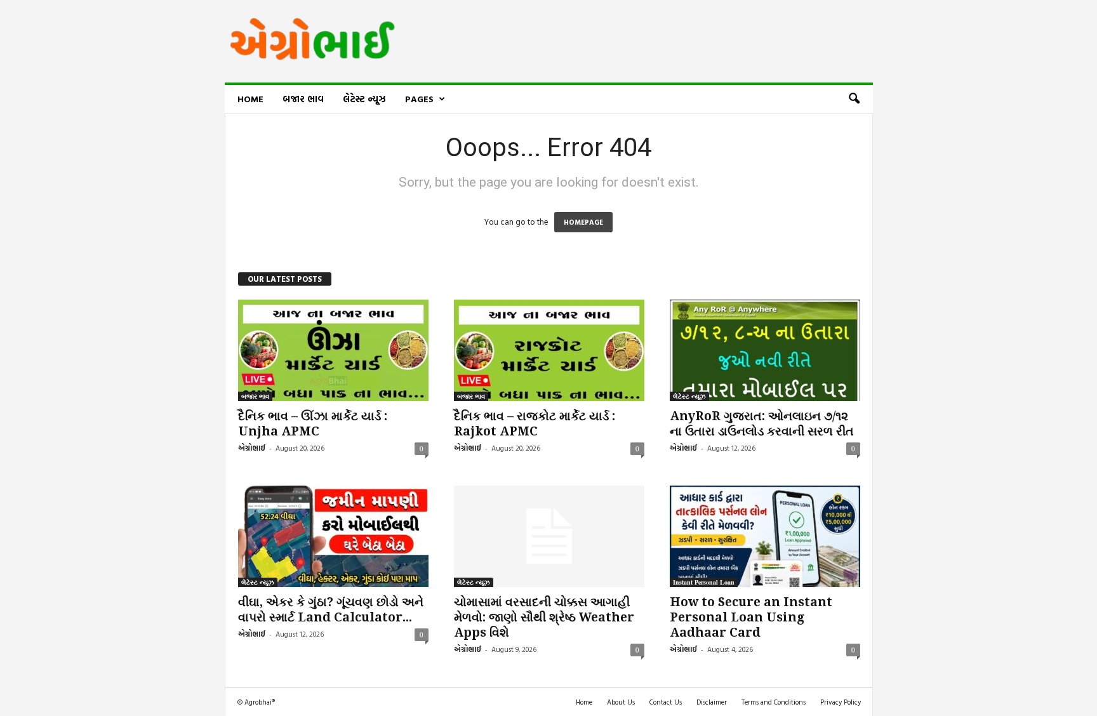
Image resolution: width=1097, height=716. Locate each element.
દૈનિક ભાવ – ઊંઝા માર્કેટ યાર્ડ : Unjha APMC (312, 424)
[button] (854, 99)
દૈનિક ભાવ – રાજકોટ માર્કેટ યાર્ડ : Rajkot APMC (534, 424)
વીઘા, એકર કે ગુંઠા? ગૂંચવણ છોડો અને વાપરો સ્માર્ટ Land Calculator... (330, 610)
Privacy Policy (840, 702)
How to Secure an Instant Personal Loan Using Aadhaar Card (751, 617)
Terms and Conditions (773, 702)
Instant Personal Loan (704, 582)
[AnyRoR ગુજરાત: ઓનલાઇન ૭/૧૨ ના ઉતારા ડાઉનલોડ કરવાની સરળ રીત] (765, 350)
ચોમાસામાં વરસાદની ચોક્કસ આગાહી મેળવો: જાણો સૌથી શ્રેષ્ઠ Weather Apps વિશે (544, 617)
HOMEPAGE (583, 222)
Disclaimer (711, 702)
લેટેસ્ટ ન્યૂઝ (364, 98)
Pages (419, 98)
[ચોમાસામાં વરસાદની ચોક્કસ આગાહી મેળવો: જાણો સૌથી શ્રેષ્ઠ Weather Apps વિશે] (549, 536)
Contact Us (665, 702)
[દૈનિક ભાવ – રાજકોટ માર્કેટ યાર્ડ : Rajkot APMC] (549, 350)
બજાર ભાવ (303, 98)
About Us (621, 702)
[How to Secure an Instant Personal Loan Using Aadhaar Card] (765, 536)
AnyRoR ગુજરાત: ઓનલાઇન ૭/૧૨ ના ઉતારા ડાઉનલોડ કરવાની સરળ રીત (762, 424)
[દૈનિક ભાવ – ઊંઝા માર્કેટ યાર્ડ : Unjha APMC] (333, 350)
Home (250, 98)
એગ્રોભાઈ (251, 448)
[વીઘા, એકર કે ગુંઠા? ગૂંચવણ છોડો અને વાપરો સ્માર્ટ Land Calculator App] (333, 536)
